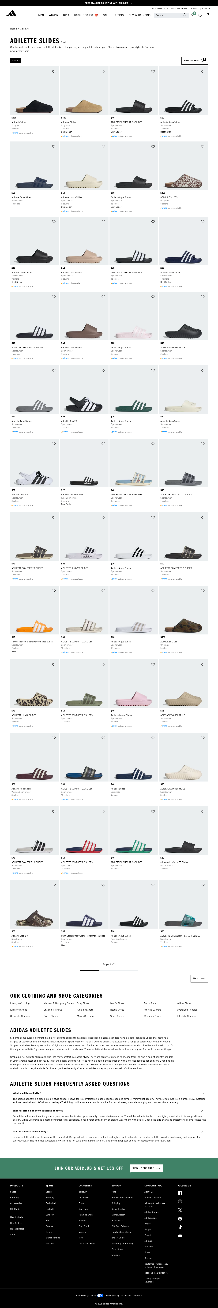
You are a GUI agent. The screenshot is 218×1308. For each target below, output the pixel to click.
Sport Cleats (117, 1016)
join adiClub (205, 9)
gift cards (193, 9)
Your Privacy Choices (86, 1295)
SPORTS (119, 15)
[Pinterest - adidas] (192, 1219)
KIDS (66, 15)
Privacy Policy (112, 1295)
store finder (157, 9)
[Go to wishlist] (200, 15)
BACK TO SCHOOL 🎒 (86, 15)
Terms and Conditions (131, 1295)
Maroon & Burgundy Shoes (59, 1003)
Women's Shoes (152, 1016)
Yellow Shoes (184, 1003)
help (166, 9)
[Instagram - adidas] (192, 1202)
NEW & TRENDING (139, 15)
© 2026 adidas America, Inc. (109, 1304)
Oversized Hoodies (187, 1010)
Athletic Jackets (152, 1010)
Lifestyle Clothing (20, 1003)
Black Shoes (117, 1010)
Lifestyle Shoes (18, 1010)
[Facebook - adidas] (192, 1193)
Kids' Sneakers (85, 1010)
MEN (41, 15)
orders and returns (179, 9)
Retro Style (150, 1003)
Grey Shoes (83, 1003)
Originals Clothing (20, 1016)
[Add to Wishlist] (53, 72)
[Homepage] (11, 14)
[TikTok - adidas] (192, 1227)
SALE (106, 15)
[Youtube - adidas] (192, 1236)
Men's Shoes (117, 1003)
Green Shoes (51, 1016)
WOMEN (53, 15)
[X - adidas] (192, 1210)
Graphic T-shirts (53, 1010)
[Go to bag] (208, 15)
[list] (95, 60)
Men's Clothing (85, 1016)
